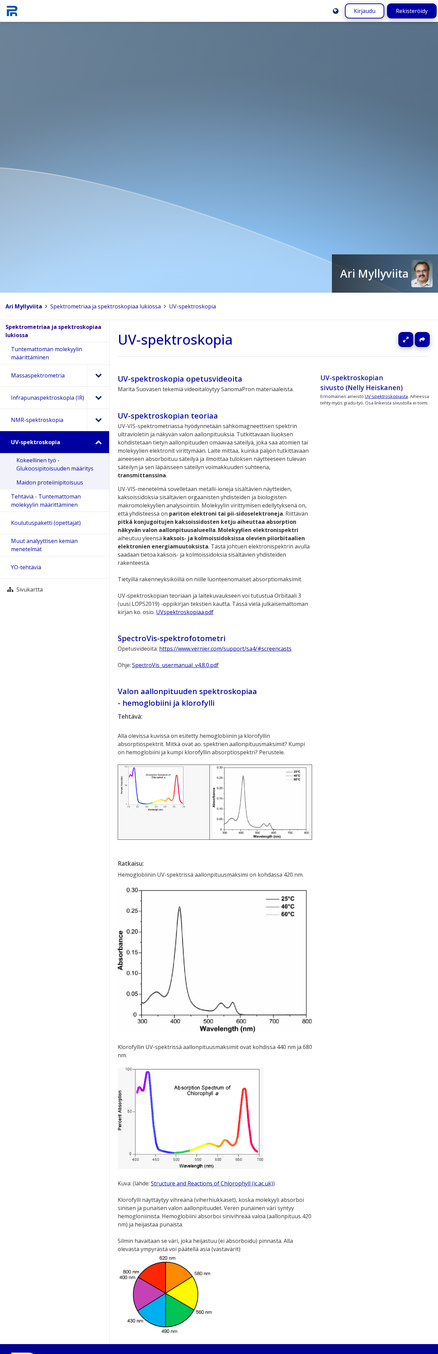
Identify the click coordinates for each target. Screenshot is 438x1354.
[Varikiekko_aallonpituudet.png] (166, 1332)
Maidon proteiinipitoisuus (49, 482)
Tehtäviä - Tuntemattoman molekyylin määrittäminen (46, 500)
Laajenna (412, 339)
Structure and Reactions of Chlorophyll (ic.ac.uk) (212, 1183)
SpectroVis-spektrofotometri (172, 638)
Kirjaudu (364, 11)
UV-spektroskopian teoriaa (168, 415)
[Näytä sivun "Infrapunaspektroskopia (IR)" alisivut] (98, 398)
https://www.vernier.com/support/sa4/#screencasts (225, 648)
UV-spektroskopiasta (386, 397)
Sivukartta (29, 589)
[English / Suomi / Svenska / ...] (335, 10)
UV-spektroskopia (192, 306)
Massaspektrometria (38, 375)
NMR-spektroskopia (37, 420)
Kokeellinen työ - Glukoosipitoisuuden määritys (54, 464)
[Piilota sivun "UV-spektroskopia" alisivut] (98, 442)
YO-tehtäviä (26, 567)
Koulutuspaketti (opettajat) (46, 523)
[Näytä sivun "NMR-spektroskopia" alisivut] (98, 420)
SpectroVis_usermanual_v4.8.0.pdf (175, 665)
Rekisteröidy (412, 11)
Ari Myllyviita (23, 306)
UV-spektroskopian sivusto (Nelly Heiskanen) (361, 382)
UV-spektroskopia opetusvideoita (180, 378)
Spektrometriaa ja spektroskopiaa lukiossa (105, 306)
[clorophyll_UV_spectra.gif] (153, 788)
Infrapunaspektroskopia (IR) (47, 397)
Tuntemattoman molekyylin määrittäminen (46, 353)
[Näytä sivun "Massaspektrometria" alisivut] (98, 375)
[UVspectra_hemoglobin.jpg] (260, 801)
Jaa (422, 339)
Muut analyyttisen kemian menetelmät (44, 545)
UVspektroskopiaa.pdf (185, 612)
